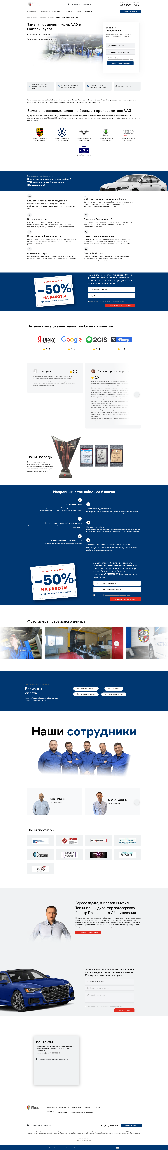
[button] (137, 394)
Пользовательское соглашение (82, 1112)
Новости (69, 11)
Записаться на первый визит (125, 599)
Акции (78, 11)
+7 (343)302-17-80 (129, 5)
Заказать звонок (130, 11)
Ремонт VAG (31, 17)
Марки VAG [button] (44, 11)
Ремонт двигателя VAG (46, 17)
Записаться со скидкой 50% (120, 305)
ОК (117, 1148)
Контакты (88, 11)
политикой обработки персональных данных (120, 59)
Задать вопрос (124, 1010)
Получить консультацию (120, 63)
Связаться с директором (88, 932)
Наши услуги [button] (57, 11)
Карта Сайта (62, 1112)
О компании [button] (31, 11)
